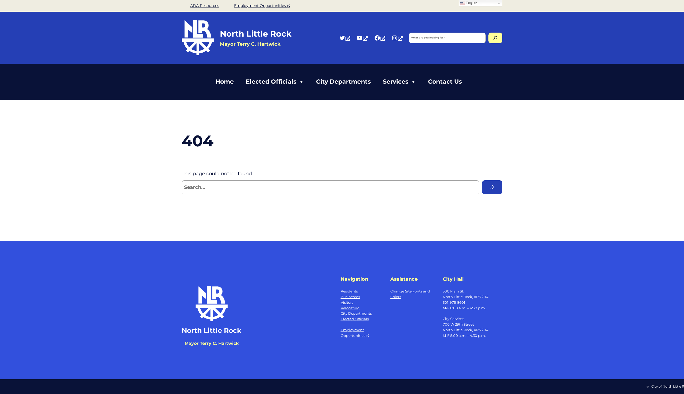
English (471, 3)
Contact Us (445, 81)
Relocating (350, 308)
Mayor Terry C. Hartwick (212, 343)
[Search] (495, 38)
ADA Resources (204, 5)
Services (396, 81)
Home (224, 81)
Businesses (350, 297)
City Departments (343, 81)
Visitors (347, 302)
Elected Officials (271, 81)
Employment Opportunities (260, 5)
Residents (349, 291)
